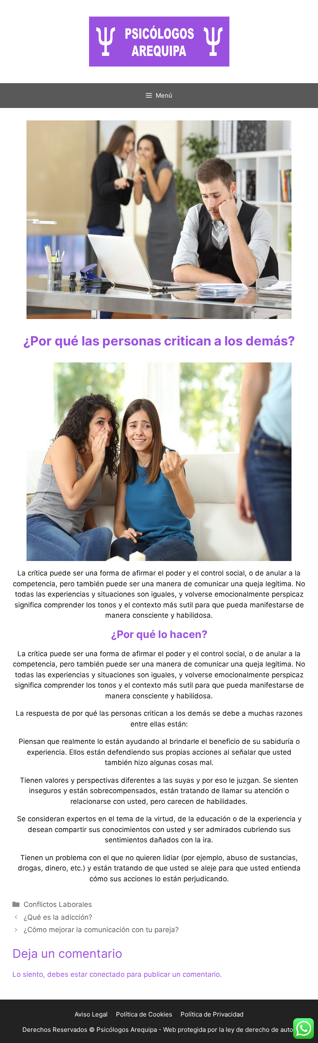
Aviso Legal (91, 1014)
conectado (107, 974)
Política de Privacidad (212, 1014)
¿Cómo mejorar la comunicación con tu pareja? (101, 930)
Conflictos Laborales (58, 904)
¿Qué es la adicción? (58, 917)
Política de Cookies (144, 1014)
